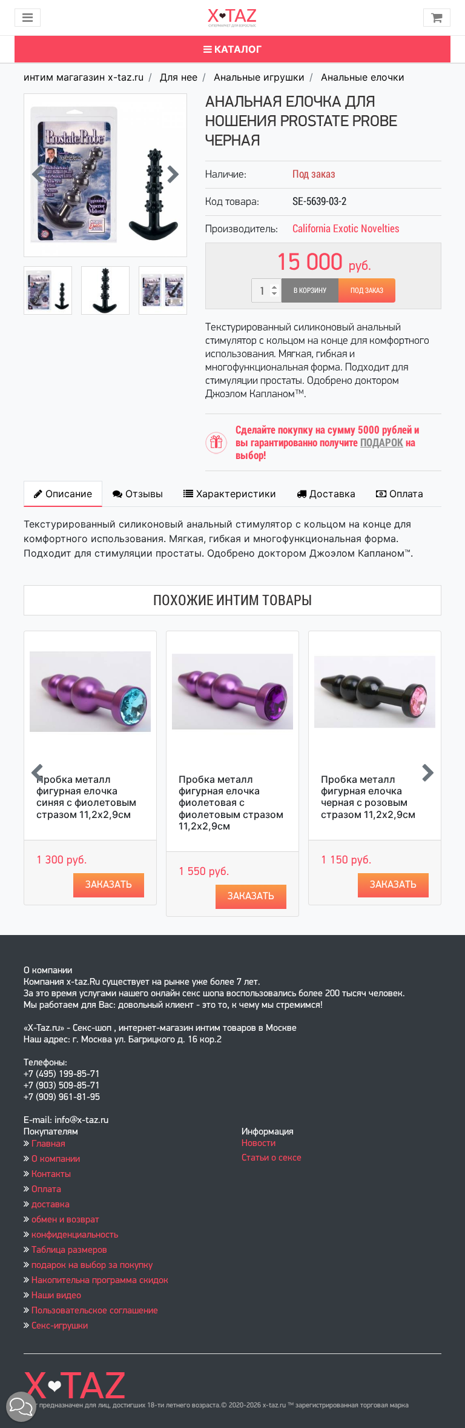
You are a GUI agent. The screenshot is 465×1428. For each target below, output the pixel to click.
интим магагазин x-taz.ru (83, 77)
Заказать (108, 885)
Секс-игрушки (59, 1326)
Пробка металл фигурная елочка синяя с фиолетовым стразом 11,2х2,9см (86, 796)
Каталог (237, 49)
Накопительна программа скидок (99, 1281)
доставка (50, 1205)
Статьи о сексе (272, 1158)
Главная (48, 1144)
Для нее (178, 77)
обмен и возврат (65, 1220)
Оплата (46, 1190)
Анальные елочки (362, 77)
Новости (258, 1143)
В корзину (310, 290)
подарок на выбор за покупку (92, 1265)
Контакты (51, 1174)
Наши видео (56, 1296)
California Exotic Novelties (346, 228)
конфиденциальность (74, 1235)
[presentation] (37, 176)
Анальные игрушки (259, 77)
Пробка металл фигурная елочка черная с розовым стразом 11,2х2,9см (368, 796)
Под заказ (367, 290)
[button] (21, 1407)
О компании (55, 1159)
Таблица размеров (69, 1250)
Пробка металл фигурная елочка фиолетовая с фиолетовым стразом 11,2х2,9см (231, 802)
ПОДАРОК (381, 442)
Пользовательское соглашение (94, 1311)
